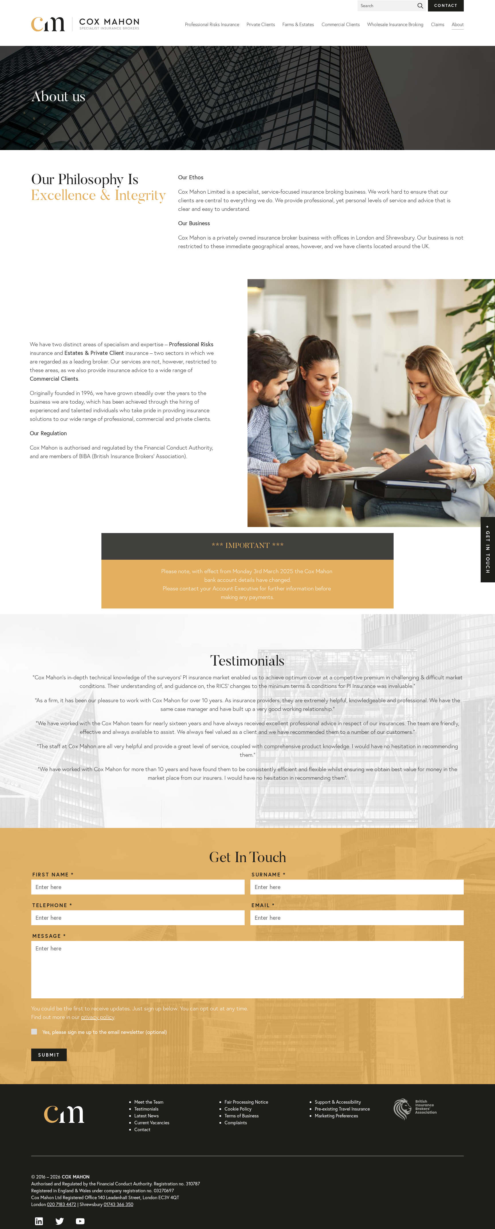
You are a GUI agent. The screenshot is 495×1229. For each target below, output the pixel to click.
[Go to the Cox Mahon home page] (103, 24)
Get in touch (488, 552)
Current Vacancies (151, 1122)
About (458, 24)
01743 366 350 (118, 1204)
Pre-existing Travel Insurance (342, 1109)
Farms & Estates (298, 24)
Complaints (236, 1122)
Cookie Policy (238, 1109)
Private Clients (261, 24)
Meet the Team (148, 1102)
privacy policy (97, 1017)
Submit (49, 1055)
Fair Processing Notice (246, 1102)
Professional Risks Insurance (212, 24)
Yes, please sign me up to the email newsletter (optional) (104, 1031)
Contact (445, 5)
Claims (437, 24)
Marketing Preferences (336, 1116)
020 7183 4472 (61, 1204)
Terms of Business (242, 1116)
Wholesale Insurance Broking (395, 24)
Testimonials (146, 1109)
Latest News (146, 1116)
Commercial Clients (341, 24)
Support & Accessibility (338, 1102)
